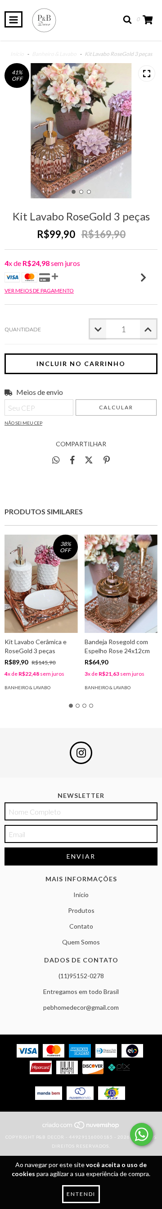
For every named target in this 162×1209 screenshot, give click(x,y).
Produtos (81, 910)
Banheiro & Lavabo (54, 53)
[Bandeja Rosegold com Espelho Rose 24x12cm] (121, 584)
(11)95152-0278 (81, 976)
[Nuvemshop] (81, 1128)
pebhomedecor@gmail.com (81, 1007)
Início (17, 53)
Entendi (81, 1194)
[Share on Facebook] (72, 460)
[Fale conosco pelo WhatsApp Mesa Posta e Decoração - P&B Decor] (141, 1134)
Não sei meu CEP (23, 423)
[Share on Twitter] (89, 460)
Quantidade (22, 329)
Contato (81, 926)
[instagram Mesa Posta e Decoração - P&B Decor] (81, 753)
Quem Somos (81, 942)
